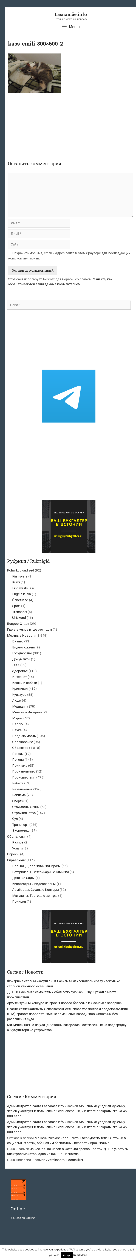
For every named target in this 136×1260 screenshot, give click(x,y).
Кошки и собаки (24, 683)
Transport (19, 612)
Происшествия (23, 777)
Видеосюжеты (23, 647)
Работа (17, 783)
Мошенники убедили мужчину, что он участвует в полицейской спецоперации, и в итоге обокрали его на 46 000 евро (67, 1111)
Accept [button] (66, 1255)
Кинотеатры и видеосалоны (34, 884)
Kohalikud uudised (20, 570)
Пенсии (18, 754)
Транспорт (20, 825)
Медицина (20, 706)
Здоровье (20, 671)
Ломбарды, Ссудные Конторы (35, 890)
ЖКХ (15, 665)
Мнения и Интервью (27, 712)
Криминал (20, 689)
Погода (18, 760)
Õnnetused (20, 600)
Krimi (16, 582)
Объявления (16, 836)
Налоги (18, 724)
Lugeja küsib (21, 594)
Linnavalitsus (21, 588)
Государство (22, 653)
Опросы (13, 854)
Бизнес (17, 641)
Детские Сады (23, 878)
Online (23, 1218)
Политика (19, 766)
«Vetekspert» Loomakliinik (65, 1160)
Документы (21, 659)
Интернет (19, 677)
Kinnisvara (19, 576)
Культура (19, 695)
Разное (17, 842)
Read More (80, 1255)
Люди (16, 700)
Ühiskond (19, 618)
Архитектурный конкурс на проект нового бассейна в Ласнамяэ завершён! (65, 1003)
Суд (15, 819)
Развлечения (22, 789)
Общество (20, 748)
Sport (16, 606)
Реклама (19, 795)
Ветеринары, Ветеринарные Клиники (40, 872)
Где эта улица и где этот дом (29, 629)
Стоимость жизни (25, 807)
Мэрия (17, 718)
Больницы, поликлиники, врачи (36, 866)
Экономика (21, 830)
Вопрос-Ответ (18, 624)
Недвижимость (24, 736)
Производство (23, 771)
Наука (17, 730)
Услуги (17, 848)
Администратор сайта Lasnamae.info (35, 1106)
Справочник (16, 860)
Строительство (24, 813)
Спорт (16, 801)
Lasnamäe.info (71, 14)
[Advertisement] (72, 124)
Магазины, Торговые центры (34, 896)
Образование (22, 742)
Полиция (19, 901)
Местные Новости (21, 635)
